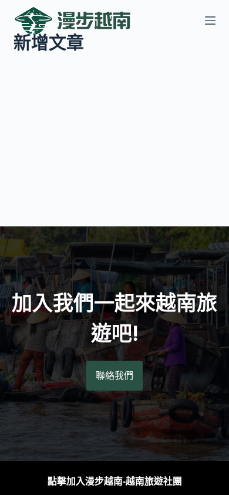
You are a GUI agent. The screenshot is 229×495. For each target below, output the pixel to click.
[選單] (210, 20)
